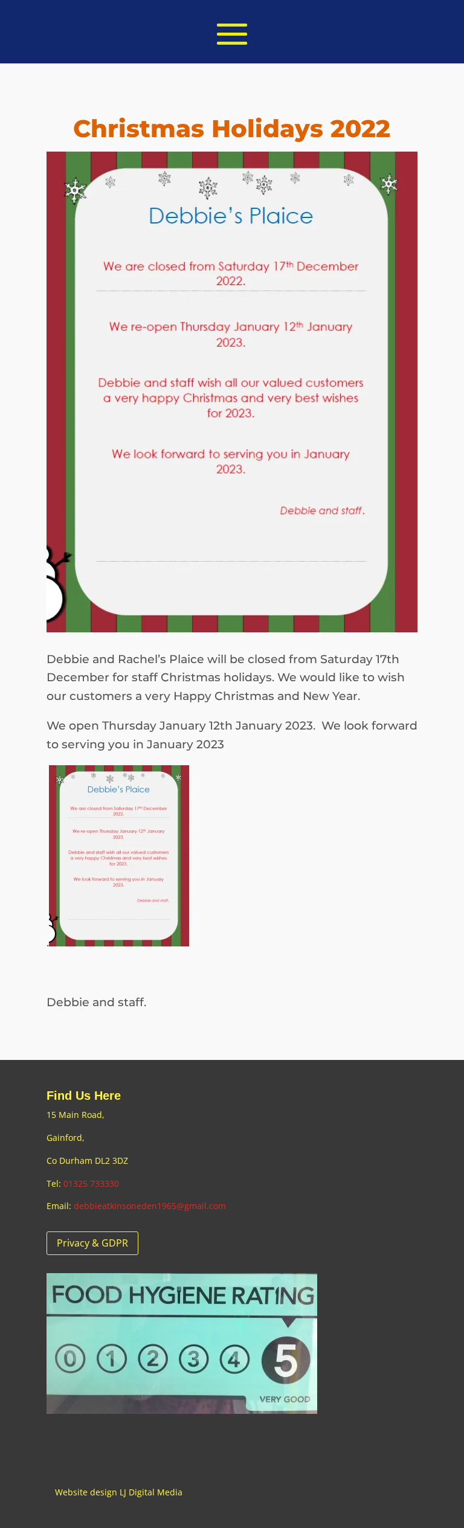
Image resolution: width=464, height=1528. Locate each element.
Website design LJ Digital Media (118, 1492)
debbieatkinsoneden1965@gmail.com (150, 1206)
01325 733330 (91, 1183)
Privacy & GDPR (92, 1243)
